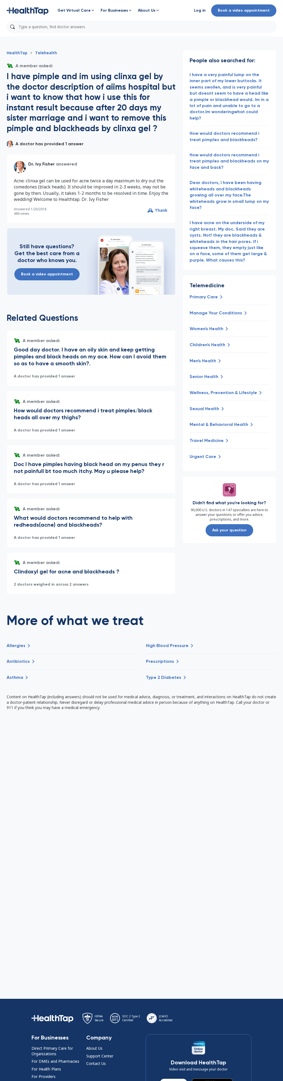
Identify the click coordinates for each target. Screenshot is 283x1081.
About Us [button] (94, 1048)
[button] (28, 10)
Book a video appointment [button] (244, 10)
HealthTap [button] (17, 52)
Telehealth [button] (46, 52)
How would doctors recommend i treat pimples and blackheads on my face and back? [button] (229, 161)
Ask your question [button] (229, 530)
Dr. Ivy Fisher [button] (41, 164)
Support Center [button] (99, 1056)
